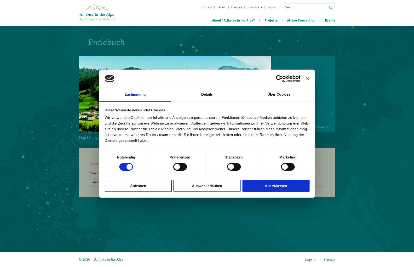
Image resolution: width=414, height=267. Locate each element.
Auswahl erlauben (207, 186)
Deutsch (206, 7)
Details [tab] (207, 94)
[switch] (180, 167)
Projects (270, 20)
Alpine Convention (301, 20)
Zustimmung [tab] (135, 94)
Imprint (310, 259)
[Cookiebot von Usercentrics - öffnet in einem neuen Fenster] (279, 78)
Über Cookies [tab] (278, 94)
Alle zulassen (276, 186)
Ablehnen (138, 186)
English (271, 7)
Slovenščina (254, 7)
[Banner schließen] (308, 78)
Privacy (329, 259)
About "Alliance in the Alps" (233, 20)
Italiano (221, 7)
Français (236, 7)
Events (330, 20)
